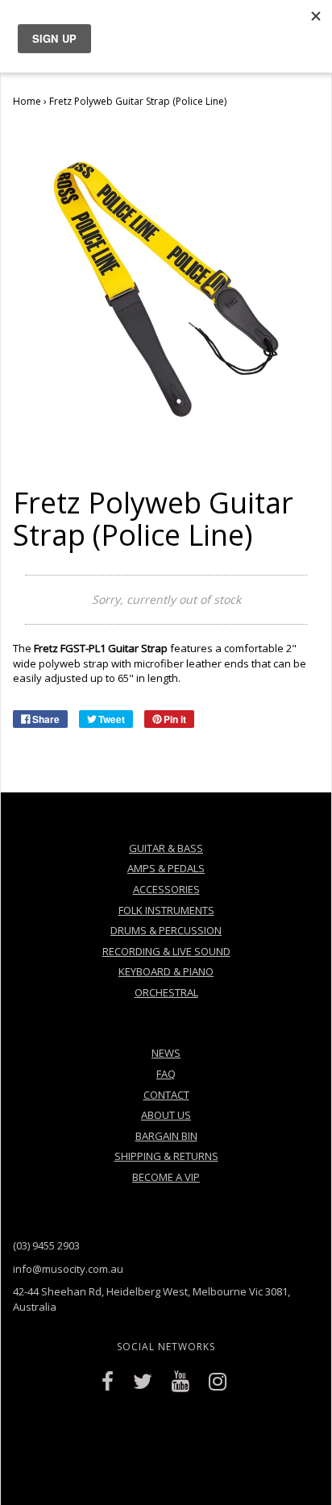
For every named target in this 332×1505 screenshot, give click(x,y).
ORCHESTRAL (166, 992)
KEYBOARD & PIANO (166, 971)
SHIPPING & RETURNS (166, 1156)
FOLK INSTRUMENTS (166, 910)
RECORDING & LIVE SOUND (166, 951)
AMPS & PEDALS (166, 868)
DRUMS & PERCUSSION (166, 930)
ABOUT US (166, 1115)
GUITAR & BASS (166, 848)
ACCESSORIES (166, 889)
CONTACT (166, 1094)
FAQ (166, 1073)
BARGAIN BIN (166, 1136)
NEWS (166, 1053)
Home (27, 101)
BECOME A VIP (166, 1177)
